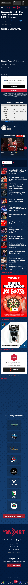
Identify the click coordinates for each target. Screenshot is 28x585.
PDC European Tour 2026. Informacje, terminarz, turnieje (17, 237)
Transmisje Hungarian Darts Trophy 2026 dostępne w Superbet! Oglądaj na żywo (16, 186)
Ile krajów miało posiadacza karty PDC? (17, 215)
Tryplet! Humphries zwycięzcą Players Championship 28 (17, 252)
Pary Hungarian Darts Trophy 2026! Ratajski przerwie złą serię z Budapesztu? (17, 245)
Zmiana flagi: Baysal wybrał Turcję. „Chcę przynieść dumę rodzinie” (16, 230)
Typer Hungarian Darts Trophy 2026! (16, 222)
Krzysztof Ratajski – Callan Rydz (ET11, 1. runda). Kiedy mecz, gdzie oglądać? (17, 171)
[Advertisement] (14, 45)
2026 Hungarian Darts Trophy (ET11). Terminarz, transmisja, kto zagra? (18, 179)
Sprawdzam (14, 86)
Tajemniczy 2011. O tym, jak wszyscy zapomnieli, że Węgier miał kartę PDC (17, 260)
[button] (25, 148)
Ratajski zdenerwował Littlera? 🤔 (9, 152)
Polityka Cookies (20, 575)
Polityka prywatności (9, 575)
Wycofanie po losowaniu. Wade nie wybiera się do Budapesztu (17, 193)
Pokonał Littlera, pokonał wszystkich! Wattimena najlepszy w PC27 (17, 267)
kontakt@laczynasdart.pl (14, 552)
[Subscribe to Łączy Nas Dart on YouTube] (20, 136)
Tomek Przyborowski (14, 21)
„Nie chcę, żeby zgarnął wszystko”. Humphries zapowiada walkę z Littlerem (17, 208)
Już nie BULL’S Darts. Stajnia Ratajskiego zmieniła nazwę (16, 200)
